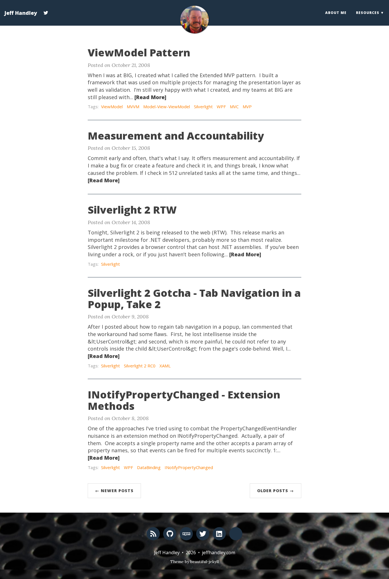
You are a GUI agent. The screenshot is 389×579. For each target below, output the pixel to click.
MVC (234, 106)
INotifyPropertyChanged (189, 467)
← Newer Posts (114, 490)
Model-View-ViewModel (166, 106)
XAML (165, 366)
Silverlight (203, 106)
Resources (367, 12)
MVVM (133, 106)
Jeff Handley (20, 12)
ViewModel (112, 106)
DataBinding (149, 467)
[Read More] (150, 97)
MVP (247, 106)
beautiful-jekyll (204, 561)
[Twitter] (45, 9)
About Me (336, 12)
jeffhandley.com (218, 552)
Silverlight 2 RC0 (139, 366)
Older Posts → (275, 490)
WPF (221, 106)
